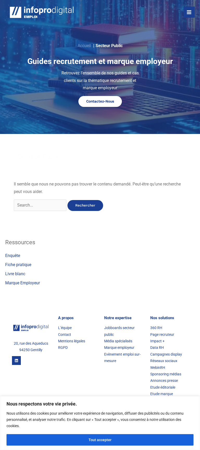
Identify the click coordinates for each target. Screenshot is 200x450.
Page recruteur (162, 334)
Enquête (12, 255)
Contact (64, 334)
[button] (100, 101)
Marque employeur (119, 347)
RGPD (63, 347)
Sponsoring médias (165, 374)
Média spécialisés (118, 341)
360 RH (156, 328)
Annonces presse (164, 380)
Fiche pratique (18, 264)
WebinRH (157, 367)
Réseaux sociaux (163, 361)
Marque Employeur (22, 283)
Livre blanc (15, 274)
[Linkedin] (16, 360)
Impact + (157, 341)
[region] (100, 423)
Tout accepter (100, 440)
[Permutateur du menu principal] (189, 12)
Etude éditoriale (162, 387)
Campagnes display (166, 354)
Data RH (157, 347)
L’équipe (65, 328)
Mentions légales (71, 341)
